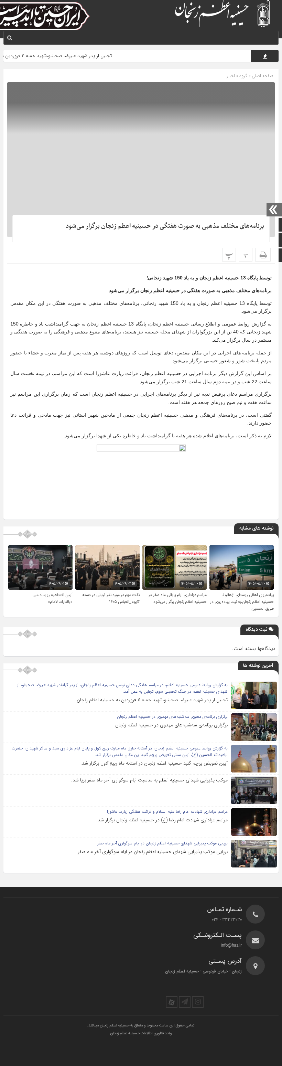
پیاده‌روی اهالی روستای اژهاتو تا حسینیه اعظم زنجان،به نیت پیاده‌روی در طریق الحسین (242, 601)
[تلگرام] (185, 1002)
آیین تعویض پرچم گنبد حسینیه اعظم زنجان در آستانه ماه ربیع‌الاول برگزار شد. (154, 763)
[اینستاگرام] (198, 1002)
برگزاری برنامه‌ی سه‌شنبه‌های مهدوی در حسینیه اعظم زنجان (171, 725)
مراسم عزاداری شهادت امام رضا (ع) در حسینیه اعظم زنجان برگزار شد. (162, 820)
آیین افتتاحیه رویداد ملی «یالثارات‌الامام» (52, 598)
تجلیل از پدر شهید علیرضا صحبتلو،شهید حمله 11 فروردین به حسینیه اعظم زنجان (152, 700)
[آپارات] (171, 1002)
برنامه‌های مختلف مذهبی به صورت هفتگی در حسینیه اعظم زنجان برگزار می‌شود (165, 226)
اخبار (231, 75)
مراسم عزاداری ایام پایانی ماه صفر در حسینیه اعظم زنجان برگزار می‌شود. (178, 598)
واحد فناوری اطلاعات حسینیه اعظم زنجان (141, 1034)
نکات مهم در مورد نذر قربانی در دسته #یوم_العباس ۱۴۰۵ (111, 598)
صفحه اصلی (261, 75)
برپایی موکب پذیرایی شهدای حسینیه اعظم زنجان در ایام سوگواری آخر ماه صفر (153, 851)
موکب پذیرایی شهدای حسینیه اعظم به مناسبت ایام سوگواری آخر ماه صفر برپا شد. (149, 780)
